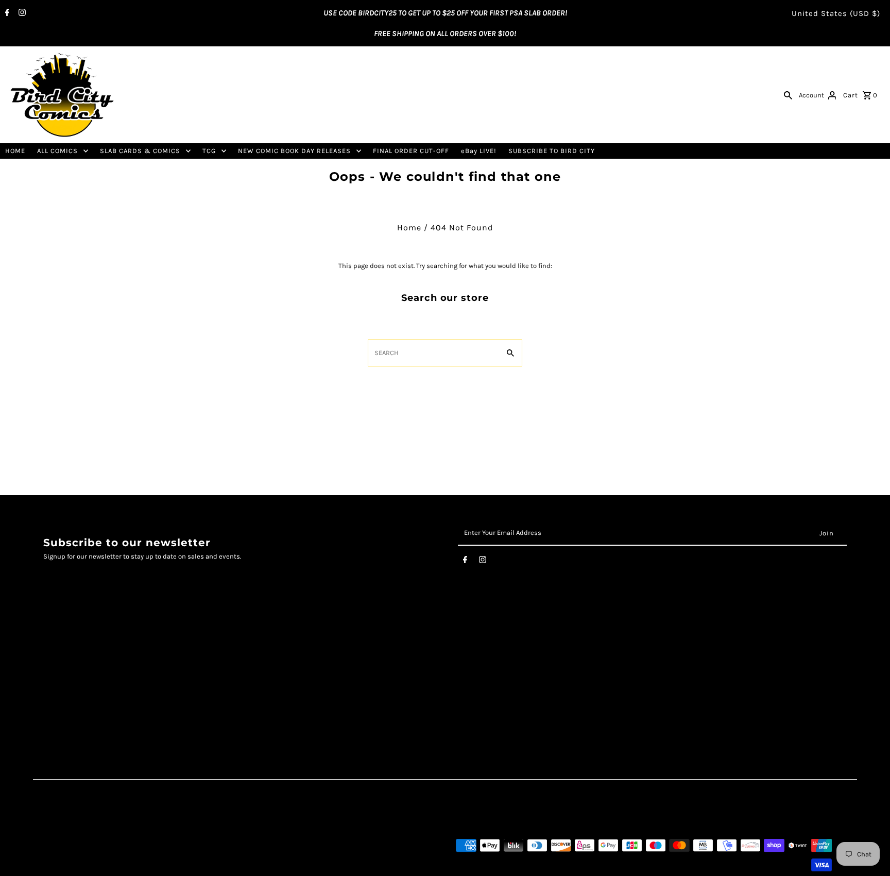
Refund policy (67, 704)
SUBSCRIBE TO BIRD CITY (551, 151)
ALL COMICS (57, 151)
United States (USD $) (836, 13)
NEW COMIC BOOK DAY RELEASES (294, 151)
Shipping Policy (71, 682)
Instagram (335, 661)
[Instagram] (21, 13)
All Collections (68, 693)
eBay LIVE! (479, 151)
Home (409, 227)
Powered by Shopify (151, 865)
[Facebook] (6, 13)
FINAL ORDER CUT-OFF (411, 151)
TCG (209, 151)
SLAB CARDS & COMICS (140, 151)
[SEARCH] (788, 94)
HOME (15, 151)
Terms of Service (73, 661)
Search (55, 650)
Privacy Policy (67, 672)
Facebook (333, 650)
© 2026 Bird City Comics (80, 865)
